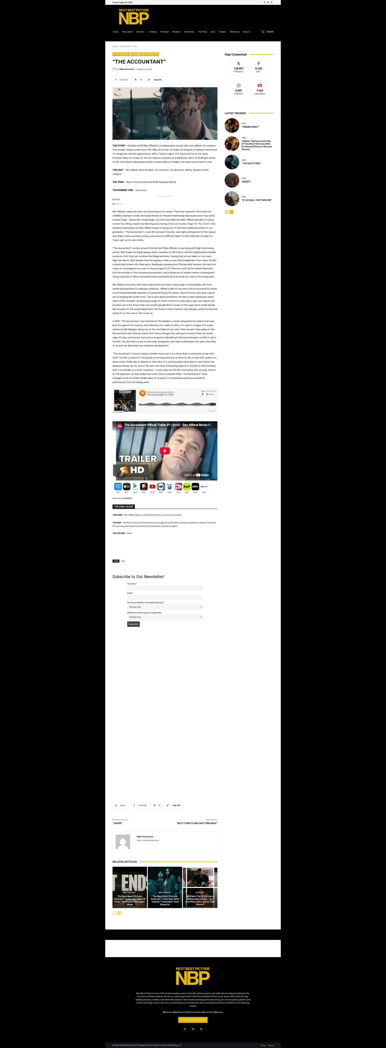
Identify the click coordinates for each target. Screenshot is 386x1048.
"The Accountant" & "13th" (144, 420)
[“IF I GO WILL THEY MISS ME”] (232, 198)
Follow (238, 62)
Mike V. (118, 204)
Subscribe (259, 84)
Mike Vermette (149, 54)
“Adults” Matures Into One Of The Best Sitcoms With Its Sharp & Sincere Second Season (257, 145)
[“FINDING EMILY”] (232, 125)
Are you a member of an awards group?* (145, 602)
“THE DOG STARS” (251, 163)
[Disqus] (164, 672)
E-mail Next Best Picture (193, 1020)
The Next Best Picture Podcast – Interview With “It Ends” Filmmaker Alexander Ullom (129, 900)
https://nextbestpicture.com (148, 840)
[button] (266, 31)
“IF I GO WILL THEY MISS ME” (257, 200)
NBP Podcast (129, 892)
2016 (134, 46)
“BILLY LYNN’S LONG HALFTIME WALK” (196, 823)
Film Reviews (125, 46)
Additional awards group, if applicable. (144, 612)
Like (258, 62)
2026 (244, 123)
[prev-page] (114, 913)
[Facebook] (264, 2)
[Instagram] (268, 2)
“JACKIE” (117, 823)
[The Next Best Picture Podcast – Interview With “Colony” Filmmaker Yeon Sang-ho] (165, 887)
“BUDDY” (246, 181)
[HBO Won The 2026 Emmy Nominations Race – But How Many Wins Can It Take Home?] (200, 887)
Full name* (132, 584)
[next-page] (119, 913)
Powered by (117, 498)
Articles (200, 892)
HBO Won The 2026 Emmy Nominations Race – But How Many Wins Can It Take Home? (200, 900)
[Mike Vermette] (114, 69)
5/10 (123, 561)
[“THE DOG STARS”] (232, 162)
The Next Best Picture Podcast (123, 420)
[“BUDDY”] (232, 180)
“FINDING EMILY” (250, 127)
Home (115, 46)
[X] (272, 2)
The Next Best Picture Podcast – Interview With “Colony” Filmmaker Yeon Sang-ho (165, 900)
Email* (130, 593)
